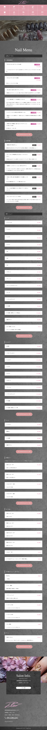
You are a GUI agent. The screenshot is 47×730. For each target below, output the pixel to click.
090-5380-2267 (12, 718)
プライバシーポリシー (9, 721)
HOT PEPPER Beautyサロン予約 (24, 134)
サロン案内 (23, 687)
